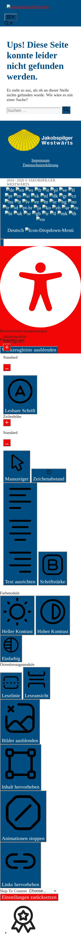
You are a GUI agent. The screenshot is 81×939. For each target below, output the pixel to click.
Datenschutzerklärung (40, 165)
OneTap (32, 339)
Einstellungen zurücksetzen (29, 897)
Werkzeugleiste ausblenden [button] (29, 350)
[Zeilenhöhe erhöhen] (7, 422)
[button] (9, 23)
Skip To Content (14, 891)
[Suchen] (66, 110)
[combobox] (40, 212)
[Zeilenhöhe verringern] (7, 442)
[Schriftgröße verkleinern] (7, 367)
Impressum (41, 160)
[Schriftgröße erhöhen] (7, 347)
